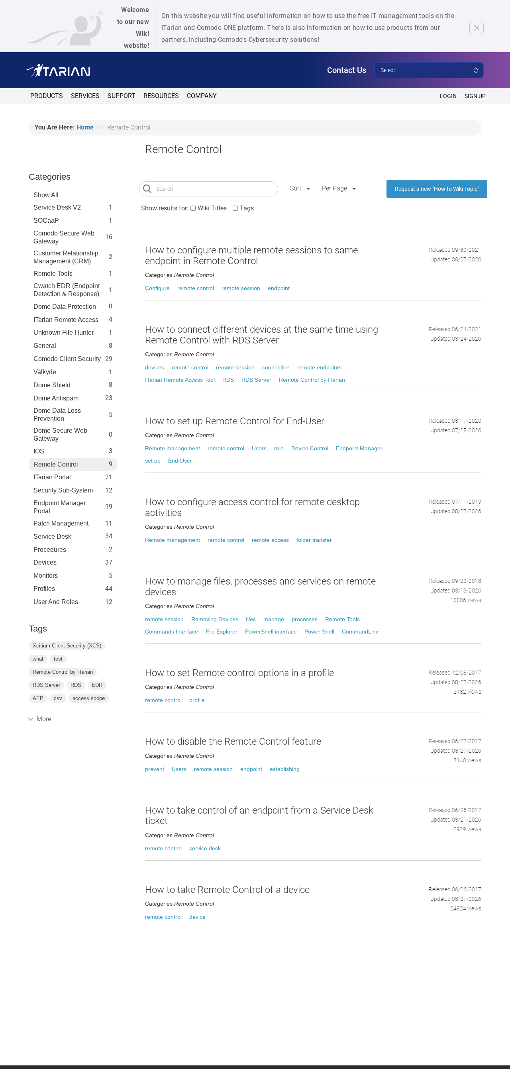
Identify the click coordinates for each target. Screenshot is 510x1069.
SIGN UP (475, 96)
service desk (205, 848)
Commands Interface (171, 631)
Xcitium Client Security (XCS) (67, 646)
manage (273, 619)
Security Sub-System (63, 490)
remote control (195, 288)
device (197, 917)
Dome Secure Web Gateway (60, 434)
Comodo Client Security (67, 358)
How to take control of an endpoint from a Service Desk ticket (259, 815)
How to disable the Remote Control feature (233, 741)
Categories (50, 177)
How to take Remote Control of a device (227, 889)
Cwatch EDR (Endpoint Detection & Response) (66, 289)
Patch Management (60, 523)
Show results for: (164, 208)
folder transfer (314, 540)
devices (154, 367)
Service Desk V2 (57, 207)
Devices (45, 562)
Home (85, 127)
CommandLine (360, 631)
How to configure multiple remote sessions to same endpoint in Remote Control (251, 255)
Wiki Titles (212, 208)
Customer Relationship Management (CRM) (65, 257)
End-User (180, 460)
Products (46, 96)
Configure (157, 288)
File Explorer (221, 631)
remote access (270, 540)
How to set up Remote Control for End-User (234, 421)
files (251, 619)
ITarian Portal (52, 477)
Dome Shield (52, 385)
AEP (38, 698)
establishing (285, 769)
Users (259, 448)
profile (197, 700)
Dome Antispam (55, 398)
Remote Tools (53, 273)
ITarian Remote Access (65, 319)
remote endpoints (319, 367)
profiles (44, 588)
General (44, 345)
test (58, 659)
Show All (46, 195)
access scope (89, 698)
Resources (161, 96)
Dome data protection (64, 306)
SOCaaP (46, 220)
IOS (38, 451)
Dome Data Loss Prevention (57, 414)
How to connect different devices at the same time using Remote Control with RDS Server (261, 334)
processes (305, 619)
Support (121, 96)
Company (202, 96)
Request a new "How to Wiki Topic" (437, 189)
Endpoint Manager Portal (59, 507)
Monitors (45, 575)
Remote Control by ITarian (63, 672)
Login (448, 96)
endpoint (279, 288)
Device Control (309, 448)
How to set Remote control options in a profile (239, 673)
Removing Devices (214, 619)
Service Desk (52, 536)
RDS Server (46, 685)
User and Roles (55, 601)
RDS (76, 685)
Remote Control (55, 464)
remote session (241, 288)
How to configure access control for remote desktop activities (252, 507)
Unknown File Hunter (63, 332)
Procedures (49, 549)
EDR (97, 685)
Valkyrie (44, 372)
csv (58, 698)
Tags (247, 208)
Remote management (172, 448)
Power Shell (319, 631)
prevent (154, 769)
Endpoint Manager (359, 448)
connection (276, 367)
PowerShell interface (271, 631)
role (279, 448)
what (38, 659)
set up (153, 460)
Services (85, 96)
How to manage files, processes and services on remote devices (260, 586)
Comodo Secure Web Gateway (63, 237)
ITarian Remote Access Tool (180, 380)
